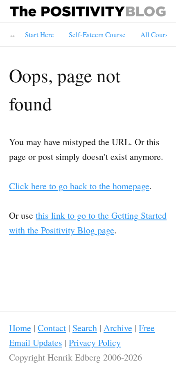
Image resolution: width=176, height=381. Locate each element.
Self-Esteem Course (97, 34)
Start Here (39, 34)
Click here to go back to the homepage (79, 186)
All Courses (157, 34)
